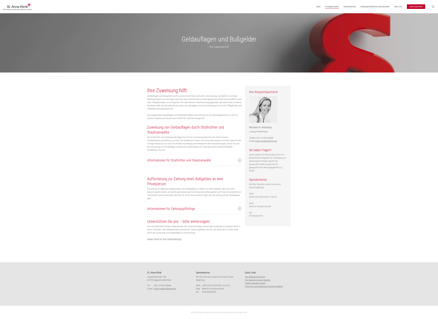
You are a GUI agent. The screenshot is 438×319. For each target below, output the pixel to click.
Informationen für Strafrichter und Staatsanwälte (179, 160)
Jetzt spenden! (416, 6)
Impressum (233, 312)
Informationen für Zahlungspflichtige (171, 209)
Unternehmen (349, 6)
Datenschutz (242, 312)
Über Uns (398, 6)
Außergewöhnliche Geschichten (375, 6)
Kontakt (225, 312)
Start (318, 6)
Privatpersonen (332, 6)
